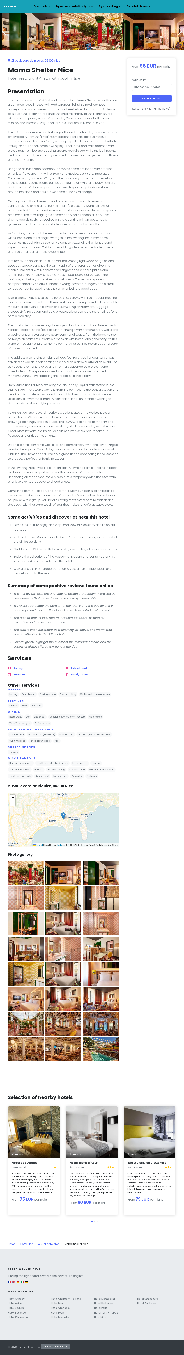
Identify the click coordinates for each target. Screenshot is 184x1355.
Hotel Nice (26, 1244)
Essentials (40, 6)
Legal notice (55, 1346)
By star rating (108, 6)
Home (11, 1244)
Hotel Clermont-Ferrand (66, 1299)
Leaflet (39, 844)
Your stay (139, 80)
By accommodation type (73, 6)
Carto (59, 844)
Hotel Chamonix (18, 1317)
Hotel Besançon (17, 1312)
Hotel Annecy (16, 1299)
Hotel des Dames (24, 1163)
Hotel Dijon (57, 1303)
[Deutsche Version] (26, 1284)
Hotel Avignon (16, 1303)
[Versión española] (18, 1284)
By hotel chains (137, 6)
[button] (92, 47)
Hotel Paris (100, 1308)
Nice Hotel (10, 6)
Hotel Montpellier (104, 1299)
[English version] (13, 1284)
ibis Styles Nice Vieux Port (146, 1163)
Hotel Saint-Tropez (106, 1312)
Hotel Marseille (60, 1317)
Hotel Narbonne (104, 1303)
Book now (151, 98)
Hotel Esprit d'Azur (84, 1163)
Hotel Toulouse (146, 1303)
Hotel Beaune (16, 1308)
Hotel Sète (100, 1317)
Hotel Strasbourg (147, 1299)
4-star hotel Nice (48, 1244)
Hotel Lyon (57, 1312)
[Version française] (9, 1284)
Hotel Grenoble (60, 1308)
